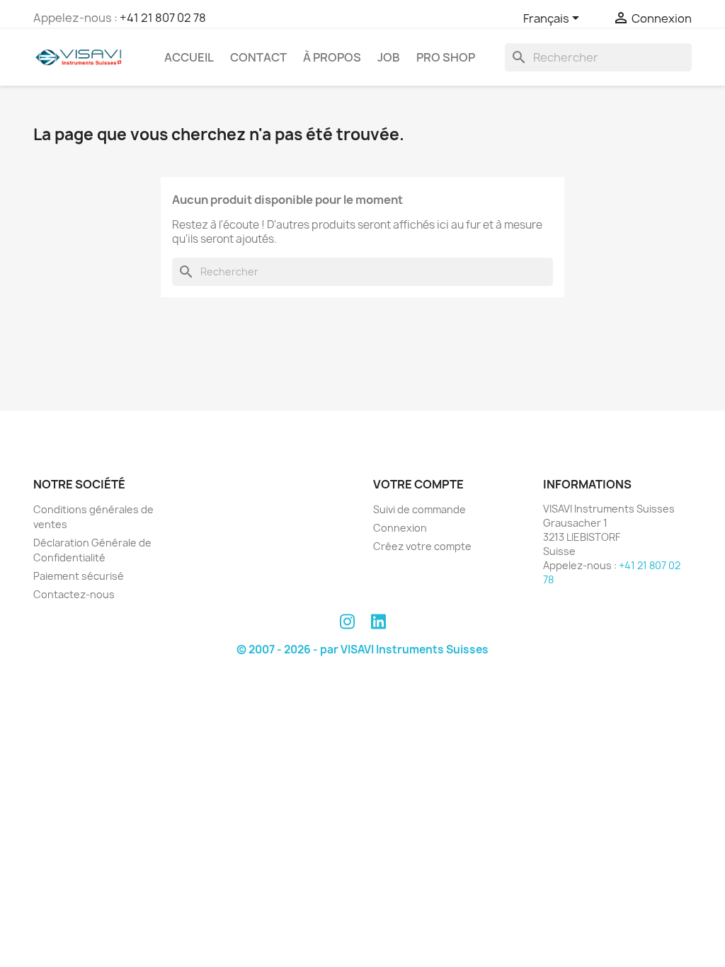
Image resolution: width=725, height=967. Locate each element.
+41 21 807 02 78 (163, 17)
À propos (332, 57)
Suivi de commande (419, 509)
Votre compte (418, 484)
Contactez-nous (74, 594)
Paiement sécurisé (78, 576)
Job (388, 57)
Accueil (189, 57)
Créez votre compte (422, 546)
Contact (258, 57)
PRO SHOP (445, 57)
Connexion (400, 527)
